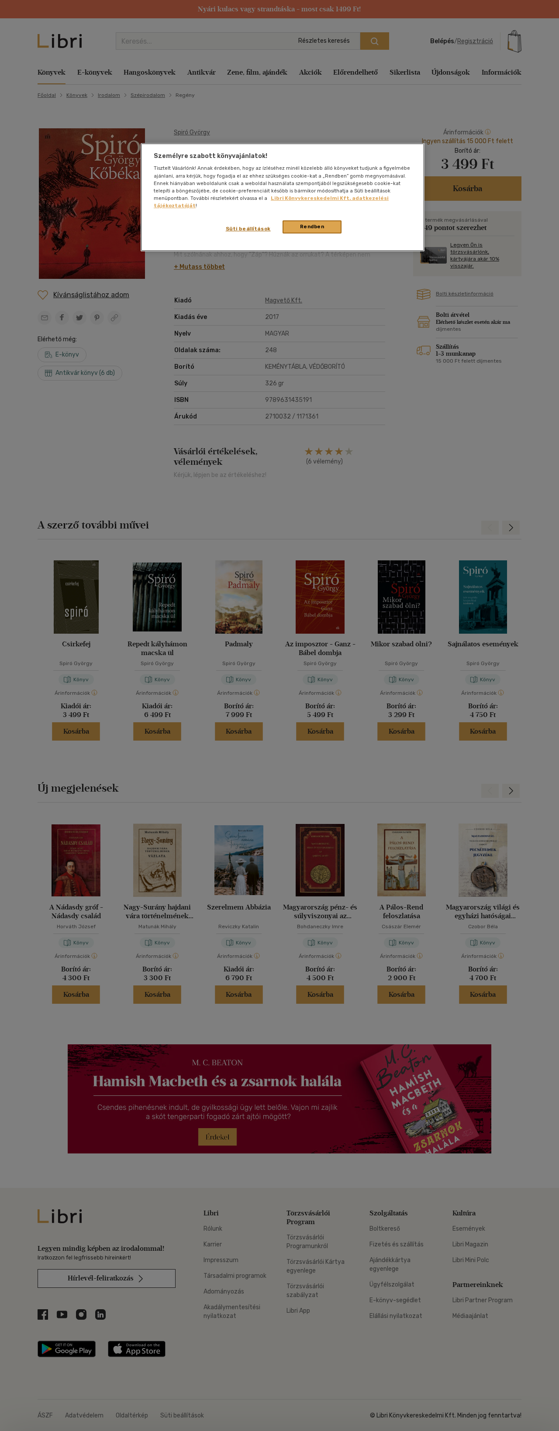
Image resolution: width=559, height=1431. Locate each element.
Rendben (312, 226)
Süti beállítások (248, 229)
